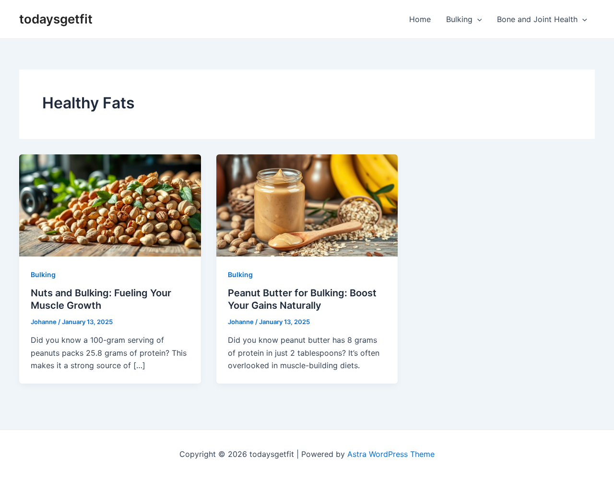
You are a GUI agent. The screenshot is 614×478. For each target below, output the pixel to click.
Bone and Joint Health (537, 19)
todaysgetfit (56, 19)
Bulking (459, 19)
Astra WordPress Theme (391, 454)
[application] (477, 19)
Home (420, 19)
